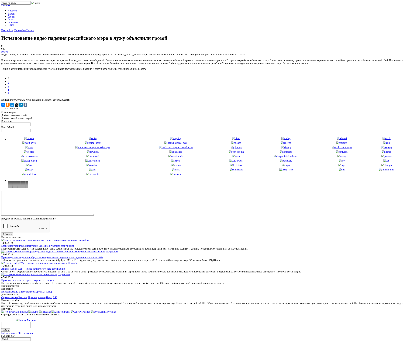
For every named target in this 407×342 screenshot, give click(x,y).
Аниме (41, 297)
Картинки (39, 291)
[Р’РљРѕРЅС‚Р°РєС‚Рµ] (3, 105)
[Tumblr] (25, 105)
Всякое (30, 291)
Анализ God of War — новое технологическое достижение (33, 268)
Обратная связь (9, 297)
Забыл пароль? (9, 333)
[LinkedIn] (21, 105)
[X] (16, 105)
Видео (22, 291)
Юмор (4, 51)
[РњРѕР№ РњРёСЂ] (12, 105)
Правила (32, 297)
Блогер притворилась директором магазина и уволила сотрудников (37, 245)
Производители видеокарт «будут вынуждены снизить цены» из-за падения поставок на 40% (52, 257)
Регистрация (26, 333)
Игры (49, 297)
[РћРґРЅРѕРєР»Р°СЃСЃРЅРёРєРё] (8, 105)
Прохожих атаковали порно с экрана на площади (28, 280)
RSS (55, 297)
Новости (6, 291)
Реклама (22, 297)
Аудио (14, 291)
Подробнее (84, 240)
